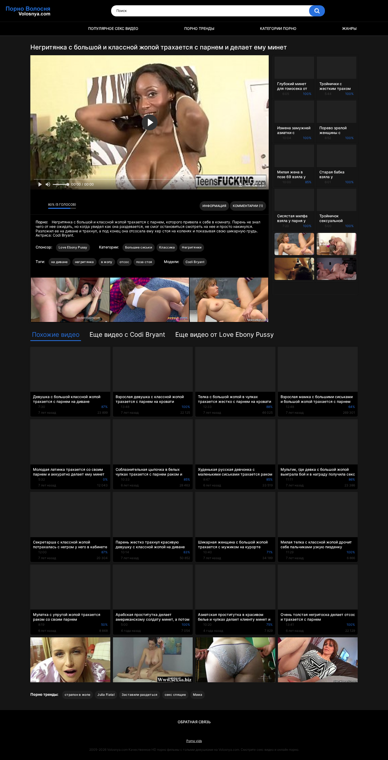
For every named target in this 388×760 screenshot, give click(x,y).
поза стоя (144, 262)
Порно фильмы (37, 28)
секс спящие (175, 695)
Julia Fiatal (106, 695)
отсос (124, 262)
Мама (197, 695)
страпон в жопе (77, 695)
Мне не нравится (42, 206)
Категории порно (278, 28)
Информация (214, 206)
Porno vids (194, 741)
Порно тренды (199, 28)
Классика (167, 247)
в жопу (106, 262)
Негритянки (191, 247)
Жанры (349, 28)
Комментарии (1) (248, 206)
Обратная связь (194, 722)
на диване (59, 262)
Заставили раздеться (140, 695)
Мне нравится (36, 206)
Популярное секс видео (113, 28)
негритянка (84, 262)
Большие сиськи (138, 247)
